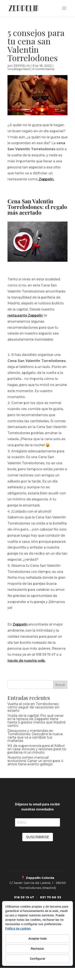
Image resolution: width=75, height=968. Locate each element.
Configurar (37, 958)
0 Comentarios (43, 69)
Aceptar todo (37, 938)
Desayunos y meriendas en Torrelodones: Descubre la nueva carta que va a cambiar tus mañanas (35, 736)
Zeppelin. (46, 179)
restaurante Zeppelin (25, 315)
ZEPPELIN (22, 66)
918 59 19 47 (24, 897)
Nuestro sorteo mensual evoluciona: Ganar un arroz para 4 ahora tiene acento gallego (35, 760)
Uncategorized (19, 69)
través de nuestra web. (26, 661)
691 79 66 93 (50, 897)
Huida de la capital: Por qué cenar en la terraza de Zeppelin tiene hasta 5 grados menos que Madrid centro (36, 721)
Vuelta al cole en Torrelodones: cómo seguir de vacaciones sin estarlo (33, 707)
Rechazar (37, 948)
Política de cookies (18, 928)
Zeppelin (20, 624)
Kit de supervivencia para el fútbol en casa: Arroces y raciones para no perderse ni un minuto (37, 749)
